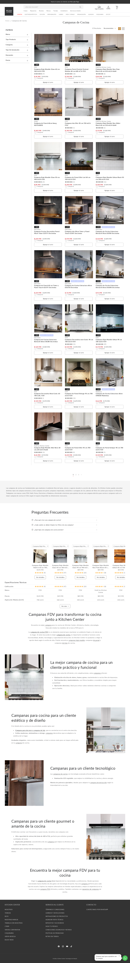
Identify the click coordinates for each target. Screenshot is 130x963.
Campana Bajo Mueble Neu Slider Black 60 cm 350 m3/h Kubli (108, 124)
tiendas (55, 11)
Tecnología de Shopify (71, 958)
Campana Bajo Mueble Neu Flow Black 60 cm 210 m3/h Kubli (108, 70)
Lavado (61, 14)
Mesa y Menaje (70, 14)
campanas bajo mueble (77, 640)
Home (7, 21)
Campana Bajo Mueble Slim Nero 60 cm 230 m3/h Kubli (47, 449)
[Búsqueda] (80, 7)
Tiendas (8, 913)
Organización (81, 14)
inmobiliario (64, 11)
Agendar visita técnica (54, 919)
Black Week (9, 940)
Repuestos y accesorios (55, 923)
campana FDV (45, 889)
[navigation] (18, 45)
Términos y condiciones (55, 909)
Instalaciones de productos (57, 916)
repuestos (33, 11)
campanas (97, 673)
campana (48, 625)
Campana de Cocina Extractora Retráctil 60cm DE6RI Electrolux (46, 340)
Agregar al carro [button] (48, 82)
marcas (48, 11)
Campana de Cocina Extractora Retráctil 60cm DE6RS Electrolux (108, 286)
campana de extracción (98, 782)
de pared (96, 640)
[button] (30, 14)
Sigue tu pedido (52, 926)
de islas (65, 643)
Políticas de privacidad (55, 933)
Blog (6, 916)
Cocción (42, 14)
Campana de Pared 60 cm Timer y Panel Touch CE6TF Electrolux (46, 286)
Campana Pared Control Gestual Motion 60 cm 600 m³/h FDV (76, 70)
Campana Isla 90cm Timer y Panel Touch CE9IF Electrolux (77, 232)
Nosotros (9, 909)
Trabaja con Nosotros (14, 923)
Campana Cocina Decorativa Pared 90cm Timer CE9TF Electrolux (46, 232)
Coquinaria (99, 14)
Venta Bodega (10, 936)
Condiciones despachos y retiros (59, 929)
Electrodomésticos (31, 14)
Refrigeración (51, 14)
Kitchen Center (61, 958)
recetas (41, 11)
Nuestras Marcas (11, 919)
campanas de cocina (60, 774)
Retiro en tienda (52, 936)
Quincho (91, 14)
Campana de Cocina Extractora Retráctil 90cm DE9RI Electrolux (107, 232)
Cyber (7, 926)
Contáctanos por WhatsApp (97, 909)
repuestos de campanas (90, 889)
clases (26, 11)
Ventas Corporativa (12, 929)
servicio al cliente (75, 11)
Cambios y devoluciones (55, 913)
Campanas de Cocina (19, 21)
